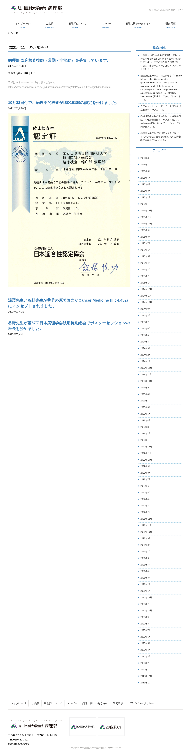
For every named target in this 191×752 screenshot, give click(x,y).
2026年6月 (145, 171)
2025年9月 (145, 230)
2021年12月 (146, 518)
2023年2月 (145, 433)
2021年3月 (145, 577)
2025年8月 (145, 236)
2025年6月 (145, 250)
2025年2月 (145, 276)
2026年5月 (145, 177)
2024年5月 (145, 335)
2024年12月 (146, 289)
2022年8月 (145, 472)
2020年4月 (145, 650)
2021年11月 (146, 525)
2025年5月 (145, 256)
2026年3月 (145, 190)
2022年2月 (145, 512)
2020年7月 (145, 630)
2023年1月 (145, 440)
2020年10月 (146, 610)
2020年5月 (145, 643)
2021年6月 (145, 558)
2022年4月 (145, 499)
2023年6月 (145, 407)
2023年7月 (145, 400)
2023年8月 (145, 394)
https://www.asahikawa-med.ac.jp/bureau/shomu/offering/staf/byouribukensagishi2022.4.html (59, 87)
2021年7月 (145, 551)
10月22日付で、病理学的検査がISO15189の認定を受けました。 (64, 102)
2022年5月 (145, 492)
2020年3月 (145, 656)
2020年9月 (145, 617)
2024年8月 (145, 315)
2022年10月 (146, 459)
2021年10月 (146, 532)
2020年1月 (145, 669)
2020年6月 (145, 637)
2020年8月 (145, 623)
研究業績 (170, 25)
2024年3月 (145, 348)
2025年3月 (145, 269)
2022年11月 (146, 453)
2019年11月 (146, 682)
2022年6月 (145, 486)
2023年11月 (146, 374)
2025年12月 (146, 210)
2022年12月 (146, 446)
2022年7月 (145, 479)
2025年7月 (145, 243)
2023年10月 (146, 381)
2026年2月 (145, 197)
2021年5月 (145, 564)
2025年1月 (145, 282)
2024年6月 (145, 328)
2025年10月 (146, 223)
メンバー (106, 25)
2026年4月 (145, 184)
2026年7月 (145, 164)
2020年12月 (146, 597)
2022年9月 (145, 466)
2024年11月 (146, 295)
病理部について (77, 25)
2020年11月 (146, 604)
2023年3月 (145, 427)
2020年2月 (145, 663)
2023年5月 (145, 414)
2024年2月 (145, 355)
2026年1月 (145, 204)
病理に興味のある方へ (138, 25)
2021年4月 (145, 571)
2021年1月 (145, 591)
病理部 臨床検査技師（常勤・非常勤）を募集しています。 (59, 60)
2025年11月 (146, 217)
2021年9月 (145, 538)
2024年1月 (145, 361)
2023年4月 (145, 420)
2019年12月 (146, 676)
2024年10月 (146, 302)
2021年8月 (145, 545)
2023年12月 (146, 368)
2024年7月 (145, 322)
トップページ (23, 25)
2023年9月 (145, 387)
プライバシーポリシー (141, 703)
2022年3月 (145, 505)
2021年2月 (145, 584)
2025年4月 (145, 263)
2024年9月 (145, 309)
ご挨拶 (49, 25)
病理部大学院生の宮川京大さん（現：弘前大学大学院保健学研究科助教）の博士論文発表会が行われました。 (160, 136)
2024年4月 (145, 341)
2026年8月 (145, 158)
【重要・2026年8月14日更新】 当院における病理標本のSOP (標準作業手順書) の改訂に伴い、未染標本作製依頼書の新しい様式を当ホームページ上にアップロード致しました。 (160, 62)
